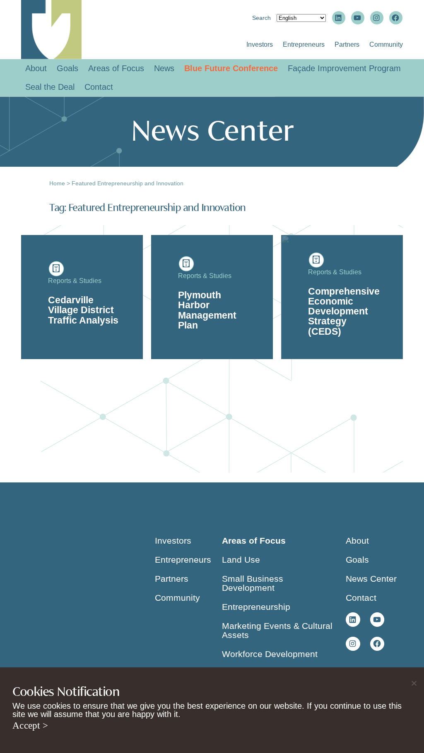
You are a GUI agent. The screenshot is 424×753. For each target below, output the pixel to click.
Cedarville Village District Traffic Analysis (83, 310)
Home (57, 183)
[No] (414, 683)
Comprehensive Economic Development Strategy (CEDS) (344, 311)
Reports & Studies (74, 280)
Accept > (30, 725)
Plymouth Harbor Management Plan (207, 310)
